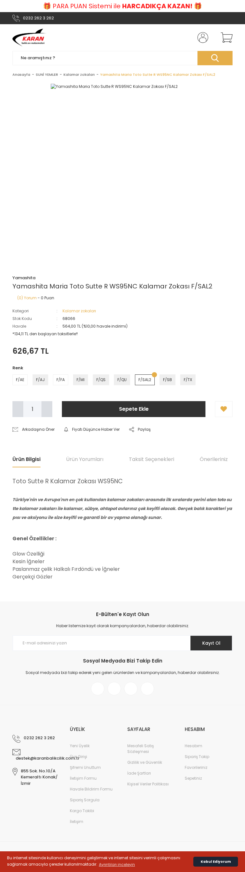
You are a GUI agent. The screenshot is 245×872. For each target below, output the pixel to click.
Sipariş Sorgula (85, 800)
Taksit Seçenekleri (151, 459)
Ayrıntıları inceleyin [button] (117, 864)
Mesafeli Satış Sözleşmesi (140, 748)
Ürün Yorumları (84, 459)
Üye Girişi (78, 756)
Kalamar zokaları (79, 311)
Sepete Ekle (134, 409)
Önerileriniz (214, 459)
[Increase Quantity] (46, 409)
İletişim (76, 821)
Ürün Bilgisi (26, 459)
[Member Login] (201, 37)
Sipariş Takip (197, 756)
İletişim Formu (83, 778)
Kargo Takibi (82, 810)
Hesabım (193, 745)
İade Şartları (139, 773)
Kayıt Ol (211, 643)
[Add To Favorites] (224, 409)
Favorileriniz (196, 767)
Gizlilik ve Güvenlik (144, 762)
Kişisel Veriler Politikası (148, 784)
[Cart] (225, 37)
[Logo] (29, 37)
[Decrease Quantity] (17, 409)
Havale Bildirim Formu (91, 789)
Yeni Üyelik (80, 745)
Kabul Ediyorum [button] (216, 861)
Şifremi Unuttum (85, 767)
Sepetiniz (193, 778)
